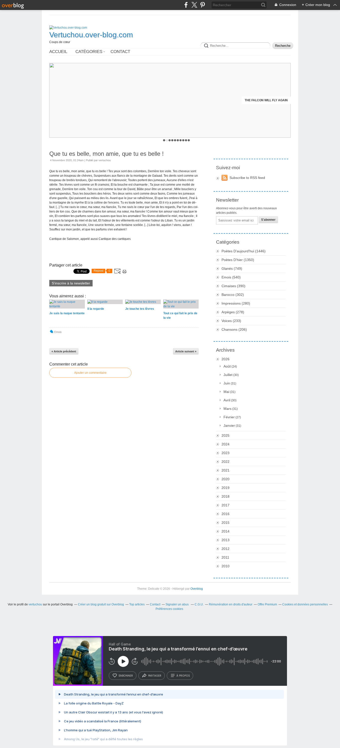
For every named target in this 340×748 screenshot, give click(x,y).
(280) (236, 303)
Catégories (88, 51)
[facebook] (186, 5)
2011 (225, 557)
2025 (225, 435)
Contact (120, 51)
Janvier (229, 425)
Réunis (282, 100)
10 (189, 140)
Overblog (196, 588)
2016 (225, 514)
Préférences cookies (169, 609)
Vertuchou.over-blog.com (91, 35)
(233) (231, 321)
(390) (233, 286)
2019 (225, 488)
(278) (233, 312)
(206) (234, 329)
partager (154, 675)
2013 (225, 540)
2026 (225, 359)
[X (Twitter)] (194, 5)
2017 (225, 505)
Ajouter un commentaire (90, 372)
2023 (225, 453)
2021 (225, 470)
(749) (232, 268)
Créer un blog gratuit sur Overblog (101, 604)
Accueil (58, 51)
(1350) (238, 260)
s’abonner (125, 675)
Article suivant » (185, 351)
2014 (225, 531)
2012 (225, 549)
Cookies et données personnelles (305, 604)
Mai (226, 392)
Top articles (137, 604)
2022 (225, 462)
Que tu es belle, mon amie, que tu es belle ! (106, 153)
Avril (227, 400)
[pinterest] (202, 5)
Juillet (228, 375)
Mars (227, 409)
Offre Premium (267, 604)
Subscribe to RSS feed (247, 178)
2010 (225, 566)
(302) (233, 295)
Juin (227, 383)
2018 (225, 496)
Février (229, 417)
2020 (225, 479)
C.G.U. (199, 604)
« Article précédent (64, 351)
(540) (231, 277)
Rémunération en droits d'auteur (230, 604)
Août (227, 366)
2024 (225, 444)
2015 (225, 523)
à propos (183, 675)
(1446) (244, 251)
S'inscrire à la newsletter (71, 283)
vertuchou (35, 604)
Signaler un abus (177, 604)
